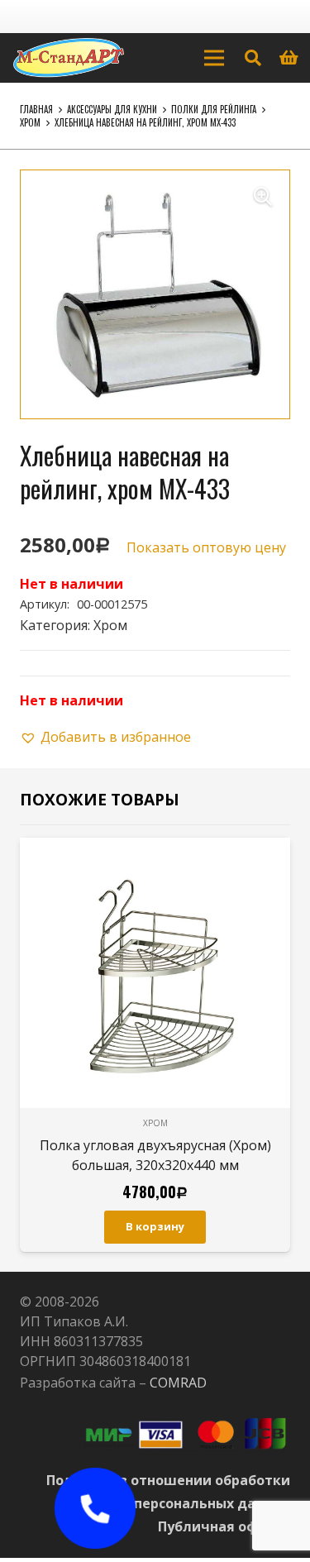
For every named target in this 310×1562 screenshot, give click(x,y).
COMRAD (178, 1382)
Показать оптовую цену (206, 547)
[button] (262, 196)
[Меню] (214, 58)
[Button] (95, 1508)
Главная (36, 109)
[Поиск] (253, 58)
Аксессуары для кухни (112, 109)
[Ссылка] (68, 58)
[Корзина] (289, 58)
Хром (30, 122)
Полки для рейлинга (213, 109)
